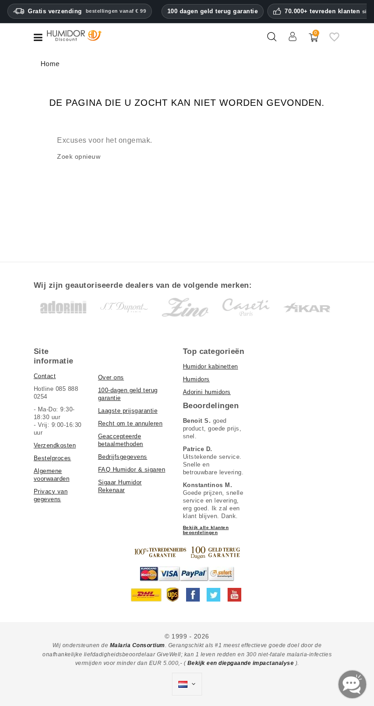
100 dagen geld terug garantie (212, 11)
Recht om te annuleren (130, 423)
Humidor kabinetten (210, 366)
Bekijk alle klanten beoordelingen (206, 530)
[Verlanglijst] (334, 40)
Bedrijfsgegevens (122, 456)
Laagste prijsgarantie (128, 410)
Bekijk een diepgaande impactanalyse (241, 663)
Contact (45, 376)
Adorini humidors (207, 392)
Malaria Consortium (137, 645)
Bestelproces (52, 458)
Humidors (196, 379)
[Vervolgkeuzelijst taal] (187, 684)
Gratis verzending (87, 11)
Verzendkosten (55, 445)
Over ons (111, 377)
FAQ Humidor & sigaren (132, 469)
